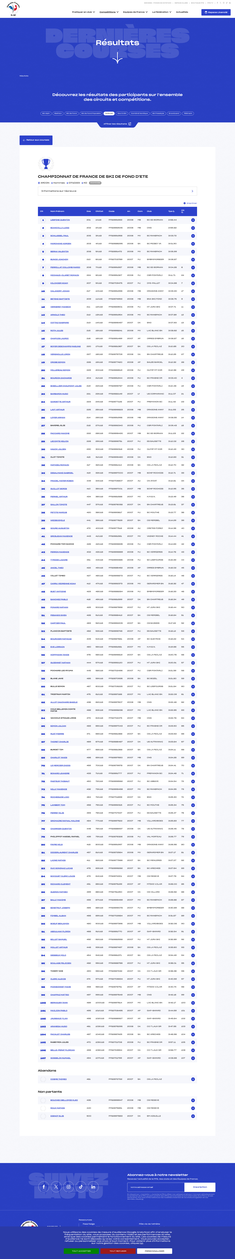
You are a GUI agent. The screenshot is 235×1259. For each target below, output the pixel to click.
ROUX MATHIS (57, 1108)
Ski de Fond (71, 113)
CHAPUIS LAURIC (59, 338)
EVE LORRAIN (57, 647)
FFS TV (210, 3)
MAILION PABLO (58, 1011)
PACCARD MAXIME (59, 433)
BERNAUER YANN (59, 1003)
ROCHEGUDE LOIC (59, 797)
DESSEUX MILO (58, 955)
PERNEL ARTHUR (58, 497)
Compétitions (108, 12)
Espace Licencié (217, 12)
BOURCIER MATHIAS (61, 639)
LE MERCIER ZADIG (60, 765)
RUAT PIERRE (57, 734)
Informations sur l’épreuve (58, 191)
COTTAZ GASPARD (59, 323)
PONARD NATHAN (59, 607)
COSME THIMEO (58, 1079)
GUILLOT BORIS (58, 489)
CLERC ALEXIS (58, 979)
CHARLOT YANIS (58, 758)
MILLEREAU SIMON (60, 370)
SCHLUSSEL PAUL (59, 236)
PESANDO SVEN (58, 615)
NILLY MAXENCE (58, 789)
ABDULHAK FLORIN (60, 931)
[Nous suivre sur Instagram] (223, 3)
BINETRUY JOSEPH (60, 908)
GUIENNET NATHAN (60, 663)
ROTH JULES (56, 331)
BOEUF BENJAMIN (59, 924)
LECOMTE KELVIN (59, 441)
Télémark (188, 113)
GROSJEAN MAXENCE (61, 536)
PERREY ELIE (57, 813)
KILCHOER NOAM (59, 283)
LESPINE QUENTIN (60, 220)
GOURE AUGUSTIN (59, 528)
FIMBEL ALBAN (58, 916)
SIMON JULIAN (58, 726)
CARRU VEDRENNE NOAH (63, 584)
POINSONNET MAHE (60, 987)
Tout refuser (118, 1251)
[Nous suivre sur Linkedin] (230, 3)
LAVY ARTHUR (57, 410)
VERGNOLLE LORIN (60, 354)
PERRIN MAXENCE (59, 552)
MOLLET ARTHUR (59, 947)
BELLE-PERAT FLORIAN (62, 1050)
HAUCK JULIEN (58, 449)
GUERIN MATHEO (59, 892)
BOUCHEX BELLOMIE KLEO (64, 1100)
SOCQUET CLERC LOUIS (62, 876)
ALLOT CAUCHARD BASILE (64, 702)
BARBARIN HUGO (59, 394)
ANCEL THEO (57, 568)
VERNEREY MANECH (60, 307)
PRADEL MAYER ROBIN (61, 481)
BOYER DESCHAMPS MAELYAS (65, 346)
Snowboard (174, 113)
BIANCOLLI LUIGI (59, 228)
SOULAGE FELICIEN (60, 963)
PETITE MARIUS (58, 512)
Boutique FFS (197, 3)
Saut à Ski (122, 113)
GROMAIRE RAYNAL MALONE (65, 821)
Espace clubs (181, 3)
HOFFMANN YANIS (59, 655)
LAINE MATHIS (58, 860)
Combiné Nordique (139, 113)
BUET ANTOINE (58, 591)
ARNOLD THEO (57, 315)
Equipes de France (134, 12)
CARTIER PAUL (58, 623)
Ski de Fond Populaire (91, 113)
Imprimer (192, 203)
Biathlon (58, 113)
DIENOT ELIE (57, 1116)
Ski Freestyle (158, 113)
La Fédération (160, 12)
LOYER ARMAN (57, 418)
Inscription (200, 1187)
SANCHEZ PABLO (59, 599)
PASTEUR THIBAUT (60, 781)
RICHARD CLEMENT (60, 884)
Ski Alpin (46, 113)
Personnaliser (154, 1251)
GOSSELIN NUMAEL (60, 1058)
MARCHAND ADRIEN (60, 244)
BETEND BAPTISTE (60, 299)
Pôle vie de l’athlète (149, 1224)
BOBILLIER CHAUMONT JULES (65, 386)
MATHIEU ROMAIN (59, 465)
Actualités (182, 12)
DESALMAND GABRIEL (61, 473)
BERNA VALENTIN (59, 251)
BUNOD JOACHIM (59, 259)
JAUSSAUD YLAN (59, 1018)
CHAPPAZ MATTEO (59, 995)
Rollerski (109, 113)
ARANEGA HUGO (58, 1026)
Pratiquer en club (82, 12)
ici (142, 1199)
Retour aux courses (37, 140)
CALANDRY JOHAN (59, 291)
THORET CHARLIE (59, 742)
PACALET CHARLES (60, 1034)
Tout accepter (81, 1251)
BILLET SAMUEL (58, 939)
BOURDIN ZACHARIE (61, 378)
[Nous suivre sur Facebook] (217, 3)
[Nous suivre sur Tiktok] (227, 3)
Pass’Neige (89, 1224)
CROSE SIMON (57, 362)
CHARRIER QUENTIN (61, 829)
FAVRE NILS (56, 845)
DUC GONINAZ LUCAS (61, 868)
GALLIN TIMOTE (58, 505)
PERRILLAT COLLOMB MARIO (65, 267)
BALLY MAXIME (58, 900)
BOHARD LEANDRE (59, 773)
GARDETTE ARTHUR (60, 402)
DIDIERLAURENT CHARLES (64, 852)
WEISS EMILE (57, 520)
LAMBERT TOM (57, 805)
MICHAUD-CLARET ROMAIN (64, 275)
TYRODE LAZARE (59, 560)
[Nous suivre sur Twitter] (220, 3)
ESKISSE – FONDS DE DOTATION (157, 3)
